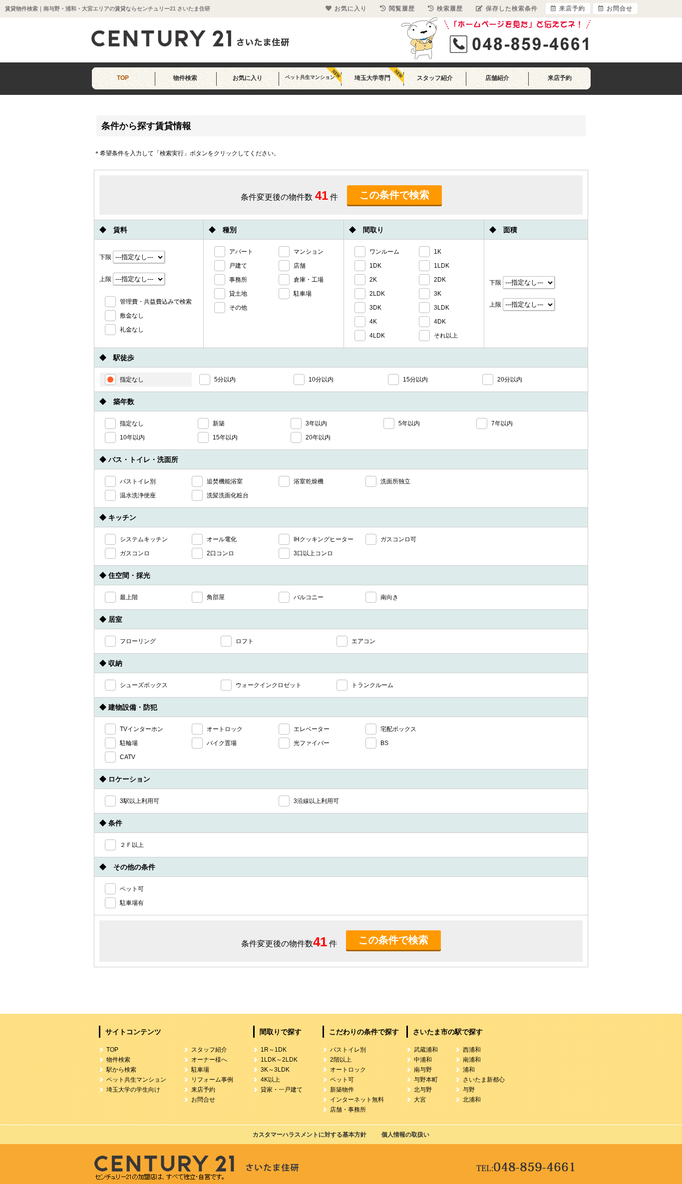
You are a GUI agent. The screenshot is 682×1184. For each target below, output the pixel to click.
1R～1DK (274, 1049)
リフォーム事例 (212, 1079)
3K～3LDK (275, 1069)
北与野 (423, 1089)
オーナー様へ (209, 1059)
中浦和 (423, 1059)
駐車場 (200, 1069)
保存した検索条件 (512, 8)
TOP (123, 77)
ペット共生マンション (310, 77)
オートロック (348, 1069)
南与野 (423, 1069)
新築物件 (342, 1089)
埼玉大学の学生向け (133, 1089)
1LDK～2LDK (279, 1059)
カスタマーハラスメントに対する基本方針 (309, 1134)
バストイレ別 (348, 1049)
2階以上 (340, 1059)
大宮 (420, 1099)
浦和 (469, 1069)
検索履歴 (450, 8)
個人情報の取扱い (405, 1134)
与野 (469, 1089)
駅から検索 (121, 1069)
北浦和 (472, 1099)
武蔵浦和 (426, 1049)
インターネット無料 (357, 1099)
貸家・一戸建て (282, 1089)
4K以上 (270, 1079)
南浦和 (472, 1059)
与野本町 (426, 1079)
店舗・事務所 (348, 1109)
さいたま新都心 (484, 1079)
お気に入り (248, 77)
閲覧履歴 (402, 8)
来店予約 (560, 77)
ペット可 (342, 1079)
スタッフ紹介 (435, 77)
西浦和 (472, 1049)
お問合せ (203, 1099)
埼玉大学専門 (372, 77)
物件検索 (185, 77)
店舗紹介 (497, 77)
